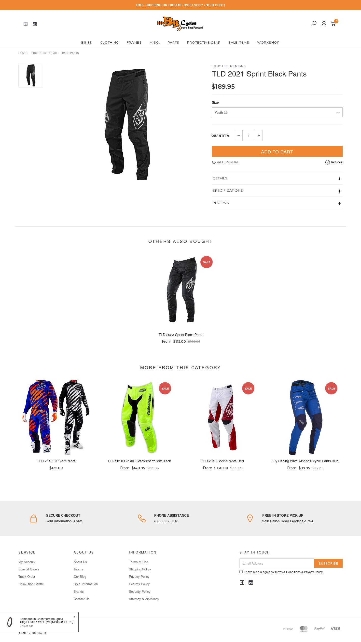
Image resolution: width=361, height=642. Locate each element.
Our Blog (80, 576)
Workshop (268, 42)
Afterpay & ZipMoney (144, 598)
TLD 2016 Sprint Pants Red (222, 460)
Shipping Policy (140, 569)
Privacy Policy (139, 576)
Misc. (155, 42)
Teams (78, 569)
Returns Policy (139, 583)
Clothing (109, 42)
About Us (80, 561)
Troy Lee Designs (229, 65)
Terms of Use (138, 561)
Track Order (26, 576)
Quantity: (220, 135)
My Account (27, 561)
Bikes (86, 42)
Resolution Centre (31, 583)
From (181, 341)
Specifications (228, 190)
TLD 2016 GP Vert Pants (56, 460)
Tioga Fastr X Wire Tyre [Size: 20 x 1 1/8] (46, 621)
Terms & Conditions (288, 572)
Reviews (221, 203)
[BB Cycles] (180, 23)
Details (220, 178)
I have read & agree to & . (283, 572)
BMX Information (86, 583)
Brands (79, 591)
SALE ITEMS (238, 42)
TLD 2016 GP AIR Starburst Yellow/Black (139, 460)
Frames (134, 42)
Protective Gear (204, 42)
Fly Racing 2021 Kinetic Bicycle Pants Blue (306, 460)
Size (215, 102)
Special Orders (29, 569)
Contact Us (82, 598)
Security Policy (140, 591)
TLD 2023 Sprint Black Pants (181, 334)
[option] (127, 124)
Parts (173, 42)
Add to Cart (277, 151)
